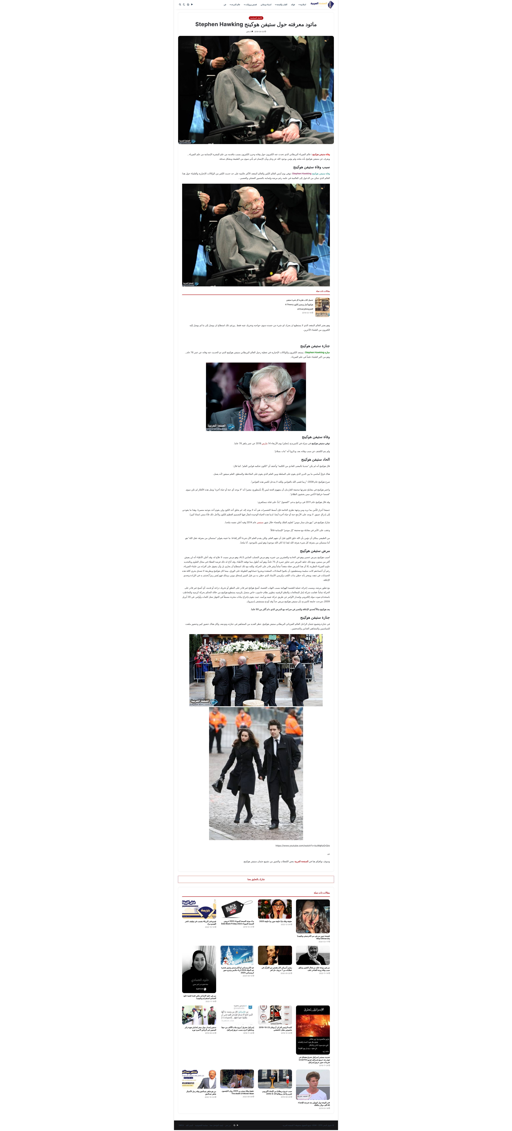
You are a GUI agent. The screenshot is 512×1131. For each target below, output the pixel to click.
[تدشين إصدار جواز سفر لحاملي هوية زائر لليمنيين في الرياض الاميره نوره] (199, 1015)
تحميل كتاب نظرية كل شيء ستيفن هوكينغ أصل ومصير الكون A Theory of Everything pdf (299, 304)
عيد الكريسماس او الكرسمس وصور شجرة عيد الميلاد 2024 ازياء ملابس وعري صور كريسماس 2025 (237, 970)
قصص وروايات (251, 4)
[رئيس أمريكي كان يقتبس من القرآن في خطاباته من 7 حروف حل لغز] (275, 955)
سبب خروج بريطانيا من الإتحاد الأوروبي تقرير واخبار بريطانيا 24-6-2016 (277, 1092)
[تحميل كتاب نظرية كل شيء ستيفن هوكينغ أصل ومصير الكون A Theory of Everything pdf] (322, 307)
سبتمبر (260, 522)
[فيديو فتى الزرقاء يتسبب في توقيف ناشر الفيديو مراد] (199, 909)
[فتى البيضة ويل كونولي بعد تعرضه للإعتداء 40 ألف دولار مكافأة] (313, 1085)
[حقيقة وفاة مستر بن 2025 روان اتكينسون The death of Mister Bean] (237, 1079)
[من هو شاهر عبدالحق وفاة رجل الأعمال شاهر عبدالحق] (199, 1079)
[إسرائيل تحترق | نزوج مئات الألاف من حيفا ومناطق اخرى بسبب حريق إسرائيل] (237, 1015)
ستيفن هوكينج (318, 154)
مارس (264, 443)
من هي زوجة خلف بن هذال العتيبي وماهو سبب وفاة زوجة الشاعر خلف (314, 968)
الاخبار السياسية (256, 18)
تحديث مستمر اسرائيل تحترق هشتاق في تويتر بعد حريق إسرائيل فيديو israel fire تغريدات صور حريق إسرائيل (314, 1059)
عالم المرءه (235, 4)
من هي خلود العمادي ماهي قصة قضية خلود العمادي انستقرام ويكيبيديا (199, 997)
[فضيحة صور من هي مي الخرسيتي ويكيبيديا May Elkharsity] (313, 916)
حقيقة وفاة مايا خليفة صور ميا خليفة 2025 (275, 921)
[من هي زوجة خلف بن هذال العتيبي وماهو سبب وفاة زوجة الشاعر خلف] (313, 955)
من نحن (228, 1125)
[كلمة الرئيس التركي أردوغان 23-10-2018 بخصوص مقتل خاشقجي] (275, 1015)
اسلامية (303, 4)
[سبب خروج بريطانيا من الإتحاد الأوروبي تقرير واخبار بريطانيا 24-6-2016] (275, 1079)
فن (225, 4)
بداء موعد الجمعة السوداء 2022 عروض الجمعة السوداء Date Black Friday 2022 (237, 922)
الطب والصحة (282, 4)
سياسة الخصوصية (201, 1125)
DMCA (181, 1125)
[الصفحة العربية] (322, 5)
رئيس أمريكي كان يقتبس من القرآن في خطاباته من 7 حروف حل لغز (277, 968)
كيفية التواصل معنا (216, 1125)
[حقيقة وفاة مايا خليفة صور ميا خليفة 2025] (275, 909)
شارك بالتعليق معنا (256, 879)
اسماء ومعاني (266, 4)
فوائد (293, 4)
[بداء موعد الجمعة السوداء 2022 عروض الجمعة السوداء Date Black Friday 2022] (237, 909)
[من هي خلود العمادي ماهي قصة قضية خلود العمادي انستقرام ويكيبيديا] (199, 969)
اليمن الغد (189, 1125)
